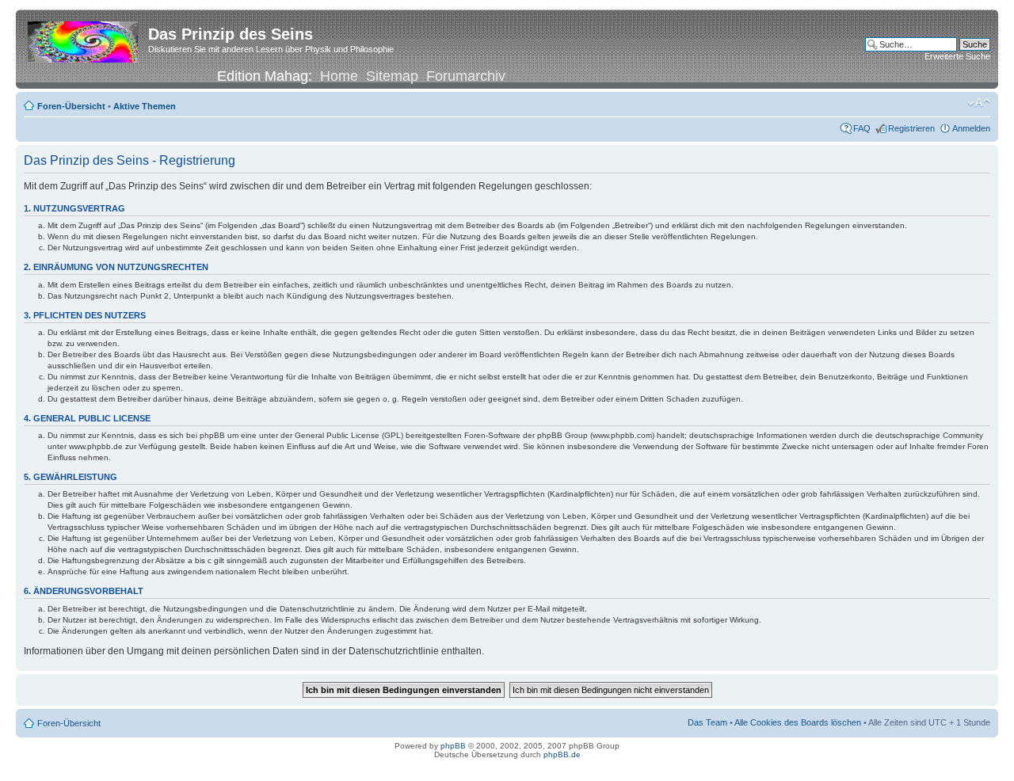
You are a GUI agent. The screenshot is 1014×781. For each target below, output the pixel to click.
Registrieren (911, 128)
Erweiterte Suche (957, 56)
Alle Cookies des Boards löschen (797, 722)
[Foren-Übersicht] (84, 38)
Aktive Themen (144, 106)
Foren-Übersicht (71, 106)
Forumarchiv (465, 76)
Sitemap (392, 76)
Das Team (707, 722)
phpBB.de (562, 754)
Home (339, 76)
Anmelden (971, 128)
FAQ (862, 128)
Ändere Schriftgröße (978, 103)
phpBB (453, 745)
